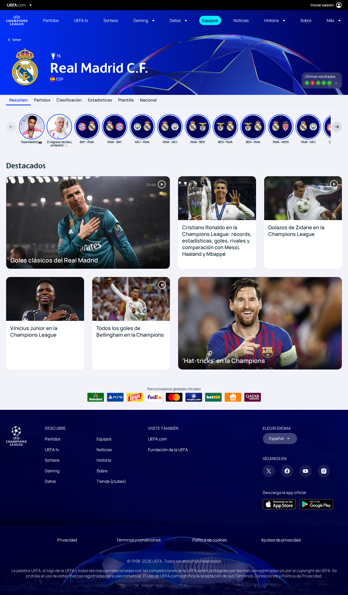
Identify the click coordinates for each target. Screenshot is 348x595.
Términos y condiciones (138, 540)
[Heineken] (95, 397)
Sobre (102, 471)
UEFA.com (157, 439)
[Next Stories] (337, 127)
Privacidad (67, 540)
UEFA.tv (52, 449)
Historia (104, 460)
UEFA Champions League (17, 20)
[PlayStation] (115, 397)
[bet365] (213, 397)
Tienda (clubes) (111, 481)
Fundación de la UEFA (168, 449)
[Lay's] (135, 397)
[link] (51, 20)
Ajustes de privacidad (281, 540)
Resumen (18, 100)
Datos (50, 481)
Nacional (148, 100)
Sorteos (52, 460)
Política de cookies (209, 540)
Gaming (52, 471)
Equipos (104, 439)
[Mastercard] (174, 397)
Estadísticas (100, 100)
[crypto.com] (193, 397)
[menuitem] (52, 20)
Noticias (104, 449)
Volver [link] (16, 39)
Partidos (42, 100)
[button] (144, 20)
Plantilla (126, 100)
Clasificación (69, 100)
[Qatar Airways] (252, 397)
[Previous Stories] (11, 127)
